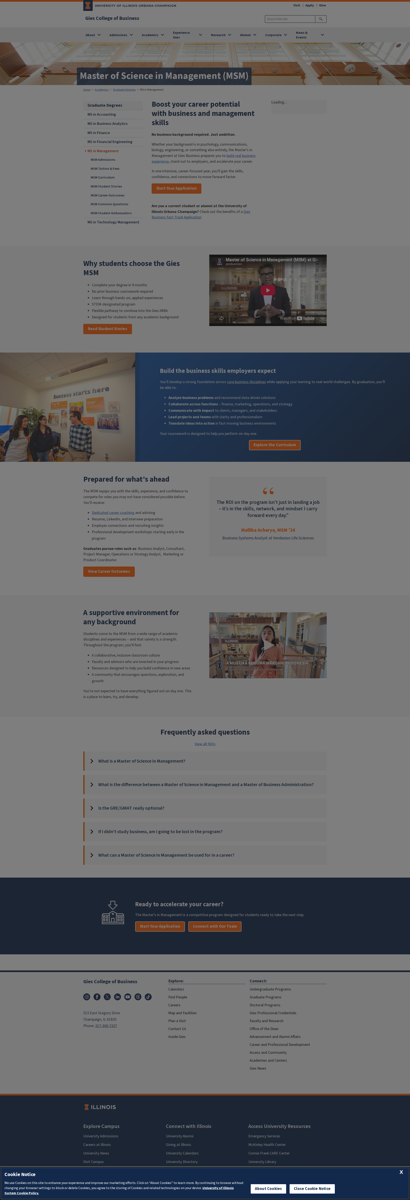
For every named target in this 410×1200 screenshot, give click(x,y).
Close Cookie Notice (312, 1189)
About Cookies (268, 1189)
